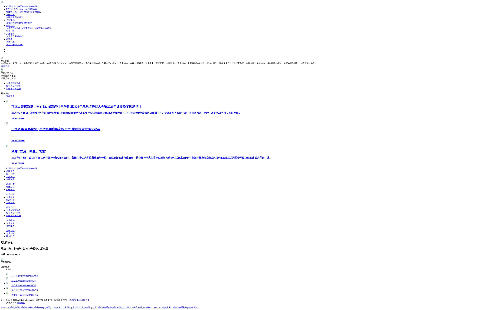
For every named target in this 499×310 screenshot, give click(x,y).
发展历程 (28, 12)
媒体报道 (19, 17)
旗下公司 (19, 12)
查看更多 (5, 66)
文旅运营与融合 (13, 28)
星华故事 (28, 23)
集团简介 (10, 12)
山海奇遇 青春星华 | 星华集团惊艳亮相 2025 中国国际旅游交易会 (55, 129)
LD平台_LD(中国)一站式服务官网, (22, 6)
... (12, 135)
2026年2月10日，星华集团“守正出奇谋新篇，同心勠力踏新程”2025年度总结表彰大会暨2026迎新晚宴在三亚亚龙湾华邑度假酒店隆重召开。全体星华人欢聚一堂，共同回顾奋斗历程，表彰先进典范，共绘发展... (125, 112)
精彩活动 (19, 23)
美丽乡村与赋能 (43, 28)
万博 (94, 307)
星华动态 (10, 184)
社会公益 (10, 31)
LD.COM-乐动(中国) (10, 307)
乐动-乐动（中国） (62, 307)
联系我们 (19, 45)
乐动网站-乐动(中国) (81, 307)
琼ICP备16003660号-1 (79, 300)
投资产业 (10, 25)
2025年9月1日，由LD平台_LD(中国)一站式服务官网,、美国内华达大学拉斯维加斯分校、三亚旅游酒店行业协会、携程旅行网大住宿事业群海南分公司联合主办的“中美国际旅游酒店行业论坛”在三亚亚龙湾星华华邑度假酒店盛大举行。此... (141, 157)
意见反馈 (10, 45)
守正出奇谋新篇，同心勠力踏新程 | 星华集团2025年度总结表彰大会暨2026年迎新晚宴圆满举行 (76, 106)
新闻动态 (10, 15)
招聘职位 (19, 36)
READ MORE (18, 118)
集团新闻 (10, 17)
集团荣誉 (37, 12)
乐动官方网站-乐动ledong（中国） (36, 307)
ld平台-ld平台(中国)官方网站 (138, 307)
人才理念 (10, 36)
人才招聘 (10, 34)
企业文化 (10, 20)
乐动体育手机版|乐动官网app (111, 307)
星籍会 (9, 39)
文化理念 (10, 23)
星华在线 (10, 42)
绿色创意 (21, 303)
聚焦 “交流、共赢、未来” (29, 151)
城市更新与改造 (28, 28)
